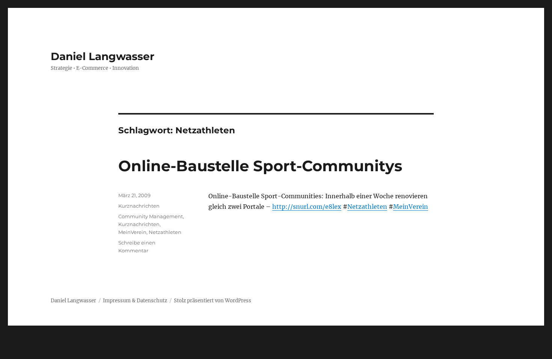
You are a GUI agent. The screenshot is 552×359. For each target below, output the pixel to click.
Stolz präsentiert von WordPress (212, 300)
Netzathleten (367, 206)
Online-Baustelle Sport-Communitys (260, 166)
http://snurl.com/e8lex (306, 206)
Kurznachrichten (139, 206)
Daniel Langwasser (102, 56)
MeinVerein (410, 206)
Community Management (150, 216)
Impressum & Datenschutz (135, 300)
